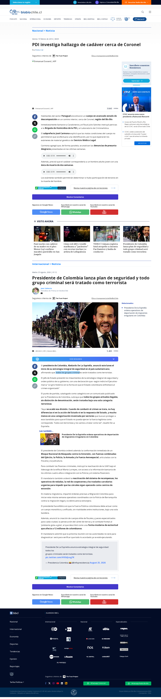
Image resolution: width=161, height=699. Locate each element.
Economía (47, 19)
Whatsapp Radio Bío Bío (140, 683)
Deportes (57, 19)
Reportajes (14, 666)
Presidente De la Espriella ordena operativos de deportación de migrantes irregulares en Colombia (90, 435)
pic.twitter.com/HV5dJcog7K (59, 557)
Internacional (35, 19)
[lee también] (50, 439)
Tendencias (68, 19)
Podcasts (13, 19)
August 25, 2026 (98, 562)
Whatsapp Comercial (97, 683)
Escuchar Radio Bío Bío (137, 2)
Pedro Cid (39, 50)
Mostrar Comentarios (75, 197)
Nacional (23, 19)
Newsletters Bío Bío (84, 2)
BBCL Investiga (89, 19)
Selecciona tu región (21, 2)
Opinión (78, 19)
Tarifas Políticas (16, 682)
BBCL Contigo (102, 19)
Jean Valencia (46, 288)
